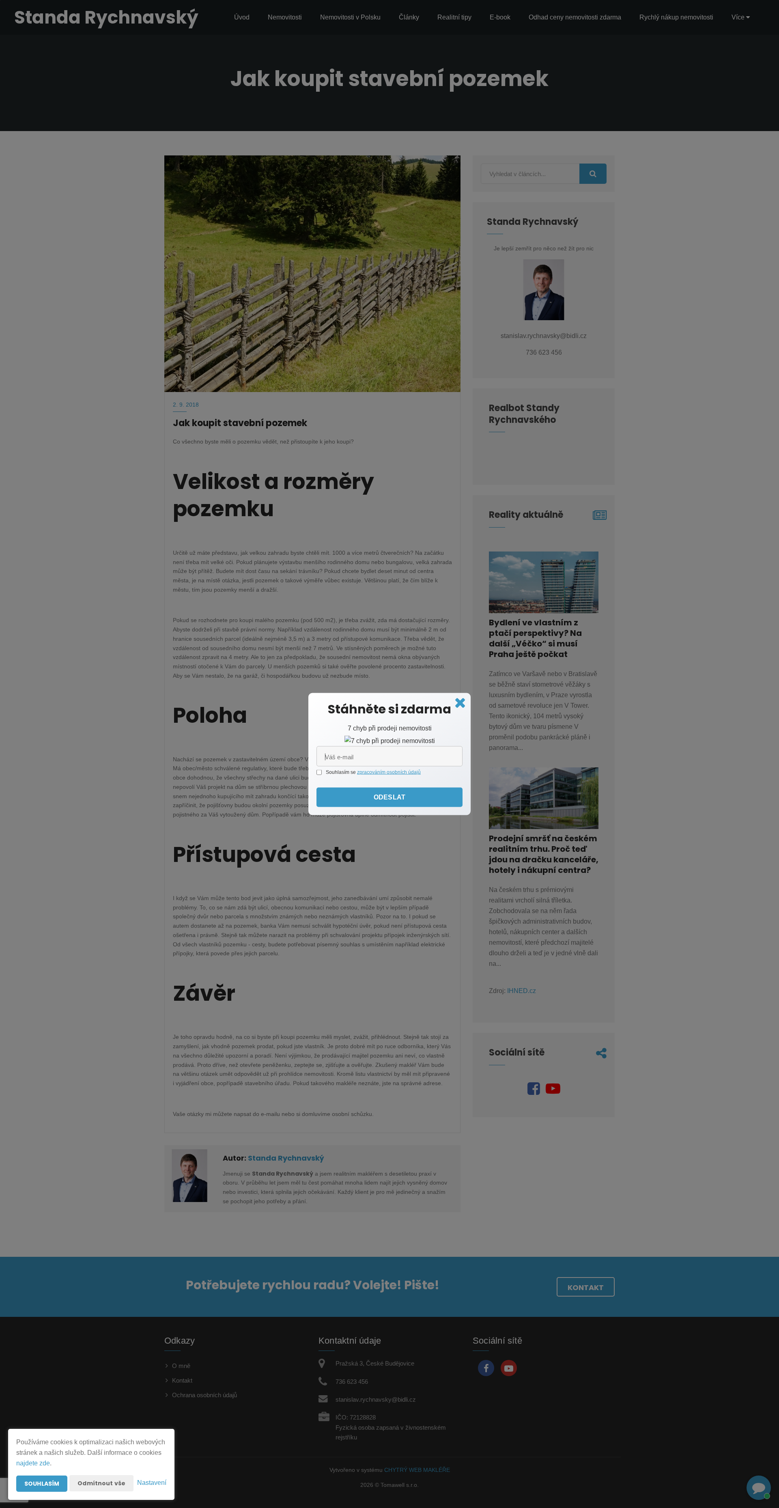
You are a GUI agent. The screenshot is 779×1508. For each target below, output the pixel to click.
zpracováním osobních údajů (389, 772)
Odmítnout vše (101, 1483)
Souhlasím (41, 1484)
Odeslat (389, 797)
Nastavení (151, 1482)
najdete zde (33, 1463)
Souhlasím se (341, 772)
